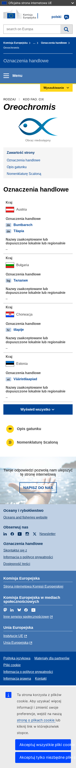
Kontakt (40, 678)
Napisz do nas (38, 488)
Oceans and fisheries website (25, 517)
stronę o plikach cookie (36, 720)
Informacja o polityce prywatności (28, 557)
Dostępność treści (16, 564)
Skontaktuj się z (15, 550)
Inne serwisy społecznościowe (26, 616)
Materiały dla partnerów (51, 658)
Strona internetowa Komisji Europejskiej (33, 586)
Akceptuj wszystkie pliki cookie (45, 744)
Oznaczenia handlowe (54, 42)
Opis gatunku (17, 167)
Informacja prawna (17, 678)
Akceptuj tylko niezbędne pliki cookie (45, 757)
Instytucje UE (13, 636)
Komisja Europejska (15, 42)
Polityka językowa (16, 658)
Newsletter (47, 534)
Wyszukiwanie (66, 29)
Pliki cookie (12, 665)
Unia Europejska (15, 642)
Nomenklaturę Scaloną (24, 174)
